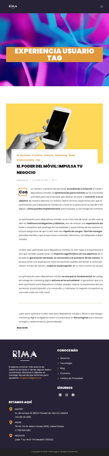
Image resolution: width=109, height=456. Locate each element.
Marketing (61, 155)
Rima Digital (22, 180)
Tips (38, 159)
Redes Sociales (25, 159)
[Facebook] (73, 395)
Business (25, 155)
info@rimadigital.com (30, 377)
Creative (37, 155)
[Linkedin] (60, 395)
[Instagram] (67, 395)
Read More (22, 328)
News (72, 155)
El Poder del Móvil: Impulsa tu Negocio (49, 169)
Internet (48, 155)
